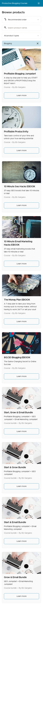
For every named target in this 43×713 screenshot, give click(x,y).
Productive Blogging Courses (14, 3)
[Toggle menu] (38, 3)
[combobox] (21, 19)
